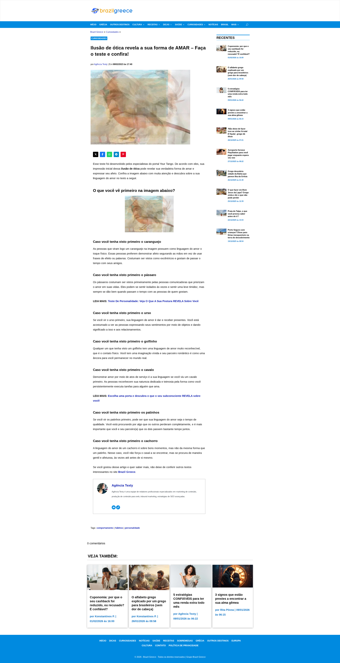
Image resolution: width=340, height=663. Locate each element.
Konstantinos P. (105, 616)
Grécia (103, 25)
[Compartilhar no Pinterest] (123, 154)
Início (93, 25)
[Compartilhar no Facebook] (102, 154)
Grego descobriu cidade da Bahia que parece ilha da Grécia (237, 174)
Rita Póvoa (227, 609)
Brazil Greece (126, 471)
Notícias (213, 25)
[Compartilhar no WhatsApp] (109, 154)
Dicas (166, 25)
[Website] (118, 507)
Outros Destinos (119, 25)
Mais (233, 25)
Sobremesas (185, 640)
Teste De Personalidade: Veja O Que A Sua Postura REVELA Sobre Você (153, 301)
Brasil (224, 25)
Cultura (137, 25)
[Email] (114, 507)
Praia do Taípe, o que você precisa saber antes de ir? (237, 213)
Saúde (178, 25)
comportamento (105, 528)
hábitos (119, 528)
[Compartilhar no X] (95, 154)
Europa (236, 640)
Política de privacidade (183, 645)
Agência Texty (100, 64)
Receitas (153, 25)
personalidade (132, 528)
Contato (160, 645)
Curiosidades (195, 25)
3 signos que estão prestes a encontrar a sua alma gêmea (237, 112)
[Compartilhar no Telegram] (116, 154)
